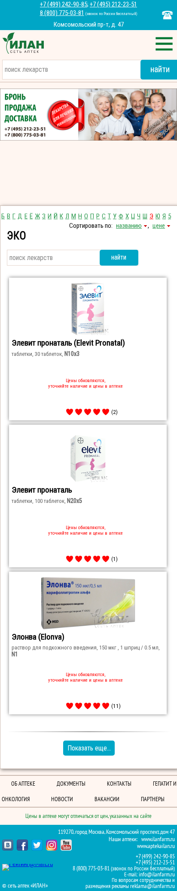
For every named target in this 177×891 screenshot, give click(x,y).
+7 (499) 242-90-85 (63, 4)
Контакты (119, 783)
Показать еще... (89, 748)
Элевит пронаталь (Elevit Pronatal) (68, 343)
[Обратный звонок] (167, 15)
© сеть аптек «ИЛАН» (25, 885)
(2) (114, 411)
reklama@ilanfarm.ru (152, 886)
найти (118, 257)
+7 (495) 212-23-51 (113, 4)
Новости (62, 799)
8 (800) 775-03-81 (62, 13)
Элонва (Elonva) (38, 637)
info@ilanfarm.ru (157, 874)
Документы (71, 783)
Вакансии (107, 799)
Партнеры (153, 799)
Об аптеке (23, 783)
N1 (15, 654)
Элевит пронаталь (42, 490)
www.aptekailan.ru (156, 846)
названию (129, 226)
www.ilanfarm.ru (158, 839)
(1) (114, 558)
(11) (116, 705)
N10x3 (71, 353)
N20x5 (74, 500)
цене (159, 226)
